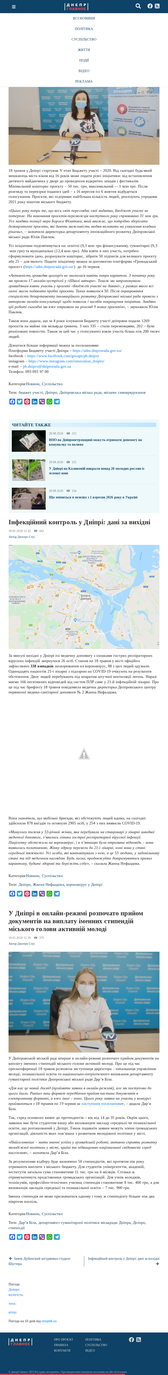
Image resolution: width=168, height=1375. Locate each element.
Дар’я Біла (27, 1222)
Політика (84, 29)
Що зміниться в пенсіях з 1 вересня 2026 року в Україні (93, 497)
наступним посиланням (102, 1103)
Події (84, 60)
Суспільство (84, 39)
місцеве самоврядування (124, 392)
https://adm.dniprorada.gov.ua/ (49, 266)
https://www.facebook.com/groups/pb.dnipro (63, 356)
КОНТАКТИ (62, 1350)
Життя (84, 50)
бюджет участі (31, 392)
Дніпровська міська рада (81, 392)
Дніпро (51, 392)
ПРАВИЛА (61, 1345)
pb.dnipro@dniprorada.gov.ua (47, 366)
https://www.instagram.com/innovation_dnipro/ (66, 361)
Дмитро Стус (26, 537)
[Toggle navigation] (14, 6)
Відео (84, 71)
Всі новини (84, 18)
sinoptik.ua (49, 1321)
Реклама (84, 81)
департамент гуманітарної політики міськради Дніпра (84, 1222)
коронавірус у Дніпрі (84, 884)
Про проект (63, 1339)
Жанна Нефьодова (48, 884)
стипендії (17, 1228)
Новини (33, 384)
